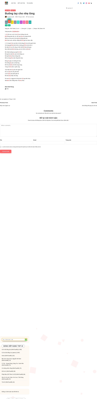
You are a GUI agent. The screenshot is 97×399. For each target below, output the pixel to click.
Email (34, 140)
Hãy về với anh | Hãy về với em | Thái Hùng (12, 377)
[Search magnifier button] (26, 339)
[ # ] (30, 22)
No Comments (31, 16)
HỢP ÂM (7, 10)
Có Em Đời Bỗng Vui (7, 352)
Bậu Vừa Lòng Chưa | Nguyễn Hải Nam (11, 358)
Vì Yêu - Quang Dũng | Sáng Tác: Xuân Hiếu (13, 363)
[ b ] (6, 22)
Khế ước (4, 371)
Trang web (68, 140)
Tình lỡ (3, 382)
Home (3, 355)
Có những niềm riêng (7, 368)
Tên (1, 140)
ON (6, 25)
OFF (9, 25)
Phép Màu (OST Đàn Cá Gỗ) (9, 374)
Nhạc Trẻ (13, 10)
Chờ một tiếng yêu (6, 349)
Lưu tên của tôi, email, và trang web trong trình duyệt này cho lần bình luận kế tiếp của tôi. (21, 146)
